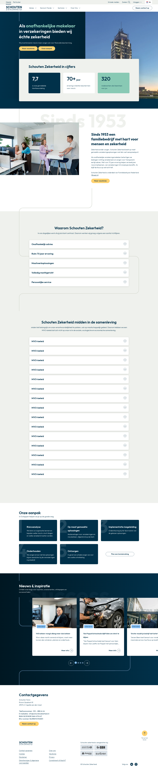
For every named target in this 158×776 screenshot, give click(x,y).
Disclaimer (23, 757)
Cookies (22, 754)
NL (150, 2)
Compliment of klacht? (57, 760)
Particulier (17, 2)
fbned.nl (95, 175)
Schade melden (113, 2)
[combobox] (148, 2)
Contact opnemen (25, 751)
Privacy (51, 757)
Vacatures (52, 754)
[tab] (76, 663)
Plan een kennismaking (120, 554)
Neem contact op (142, 8)
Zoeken (124, 2)
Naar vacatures (28, 48)
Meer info (65, 650)
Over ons (52, 751)
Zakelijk (8, 2)
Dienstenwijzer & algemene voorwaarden (29, 761)
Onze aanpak (46, 48)
